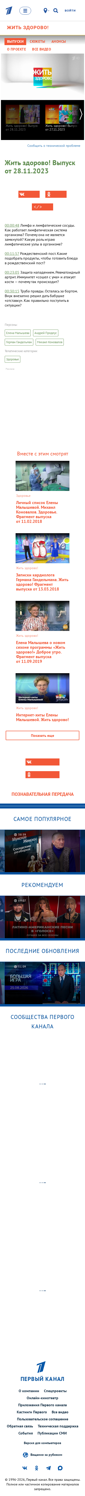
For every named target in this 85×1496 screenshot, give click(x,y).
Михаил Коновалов (49, 342)
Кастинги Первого (32, 1412)
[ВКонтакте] (29, 194)
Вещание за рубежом (46, 1454)
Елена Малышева (17, 333)
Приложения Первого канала (42, 1405)
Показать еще (42, 735)
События (25, 1433)
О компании (29, 1390)
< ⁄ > (38, 207)
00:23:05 (12, 272)
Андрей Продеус (45, 333)
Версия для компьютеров (42, 1443)
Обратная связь (20, 1426)
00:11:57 (12, 253)
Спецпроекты (55, 1390)
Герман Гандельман (19, 342)
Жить (28, 27)
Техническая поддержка (58, 1426)
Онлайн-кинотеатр (42, 1397)
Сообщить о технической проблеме (53, 146)
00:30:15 (12, 291)
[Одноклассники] (56, 194)
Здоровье (12, 359)
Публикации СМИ (52, 1433)
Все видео (60, 1412)
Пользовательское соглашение (42, 1419)
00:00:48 (12, 225)
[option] (23, 115)
